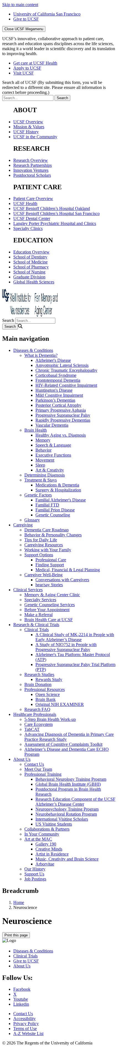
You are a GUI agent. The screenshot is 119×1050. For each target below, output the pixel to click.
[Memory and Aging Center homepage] (30, 315)
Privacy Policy (26, 1023)
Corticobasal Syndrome (55, 375)
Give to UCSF (26, 19)
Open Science (47, 694)
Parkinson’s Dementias (55, 400)
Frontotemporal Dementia (57, 380)
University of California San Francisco (47, 14)
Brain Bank (45, 699)
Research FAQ (37, 709)
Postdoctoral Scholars (32, 175)
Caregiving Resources (43, 544)
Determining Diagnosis (44, 475)
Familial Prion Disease (55, 510)
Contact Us (34, 764)
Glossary (32, 520)
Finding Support (49, 564)
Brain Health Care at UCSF (48, 619)
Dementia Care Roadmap (46, 529)
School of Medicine (30, 262)
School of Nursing (29, 272)
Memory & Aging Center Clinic (52, 594)
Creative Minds (48, 849)
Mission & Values (28, 126)
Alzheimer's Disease (53, 360)
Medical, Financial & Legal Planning (67, 569)
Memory (42, 440)
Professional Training (42, 774)
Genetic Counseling (52, 515)
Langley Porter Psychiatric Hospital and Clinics (54, 223)
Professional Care (50, 559)
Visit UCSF (23, 73)
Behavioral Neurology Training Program (70, 779)
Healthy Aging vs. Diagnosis (60, 435)
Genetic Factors (38, 495)
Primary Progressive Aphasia (60, 410)
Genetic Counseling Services (49, 604)
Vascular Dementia (51, 425)
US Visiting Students (53, 824)
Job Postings (35, 879)
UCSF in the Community (35, 136)
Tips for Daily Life (40, 539)
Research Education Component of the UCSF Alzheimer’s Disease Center (75, 801)
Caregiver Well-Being (43, 574)
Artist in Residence (52, 854)
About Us (21, 759)
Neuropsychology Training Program (67, 809)
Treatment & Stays (40, 480)
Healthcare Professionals (34, 714)
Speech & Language (53, 445)
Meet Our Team (38, 769)
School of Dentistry (30, 257)
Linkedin (21, 1004)
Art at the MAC (38, 839)
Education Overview (31, 252)
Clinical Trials (36, 629)
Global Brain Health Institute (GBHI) (68, 784)
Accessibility (24, 1018)
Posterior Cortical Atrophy (58, 405)
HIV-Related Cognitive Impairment (66, 385)
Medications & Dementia (57, 485)
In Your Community (41, 834)
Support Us (34, 874)
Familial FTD (47, 505)
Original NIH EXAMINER (59, 704)
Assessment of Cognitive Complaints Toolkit (63, 744)
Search (8, 320)
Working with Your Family (47, 549)
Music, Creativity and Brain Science (67, 859)
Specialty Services (40, 599)
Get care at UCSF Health (35, 63)
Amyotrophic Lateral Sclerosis (62, 365)
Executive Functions (53, 455)
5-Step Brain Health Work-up (50, 719)
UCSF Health (25, 203)
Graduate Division (29, 277)
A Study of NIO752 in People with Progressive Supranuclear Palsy (66, 647)
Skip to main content (20, 4)
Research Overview (30, 160)
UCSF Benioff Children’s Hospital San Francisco (56, 213)
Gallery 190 (45, 844)
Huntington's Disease (54, 390)
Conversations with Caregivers (62, 579)
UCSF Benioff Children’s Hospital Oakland (51, 208)
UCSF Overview (28, 121)
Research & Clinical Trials (36, 624)
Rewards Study (48, 679)
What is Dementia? (41, 355)
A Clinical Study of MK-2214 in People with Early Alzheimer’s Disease (74, 637)
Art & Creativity (49, 470)
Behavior (43, 450)
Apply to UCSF (27, 68)
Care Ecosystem (38, 724)
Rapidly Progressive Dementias (62, 420)
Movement (44, 460)
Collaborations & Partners (46, 829)
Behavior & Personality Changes (53, 534)
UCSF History (26, 131)
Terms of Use (25, 1028)
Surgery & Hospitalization (58, 490)
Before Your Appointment (46, 609)
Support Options (38, 554)
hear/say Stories (49, 584)
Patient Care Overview (33, 198)
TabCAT (32, 729)
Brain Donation (37, 684)
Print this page (16, 935)
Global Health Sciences (33, 282)
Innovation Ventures (30, 170)
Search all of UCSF (54, 87)
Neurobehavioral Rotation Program (66, 814)
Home (18, 902)
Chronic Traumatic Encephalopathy (66, 370)
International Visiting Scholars (61, 819)
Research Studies (39, 674)
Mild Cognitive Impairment (59, 395)
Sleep (40, 465)
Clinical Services (28, 589)
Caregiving (23, 525)
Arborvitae (44, 864)
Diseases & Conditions (33, 350)
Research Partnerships (32, 165)
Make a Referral (38, 614)
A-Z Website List (28, 1033)
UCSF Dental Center (31, 218)
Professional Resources (44, 689)
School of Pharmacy (31, 267)
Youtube (20, 999)
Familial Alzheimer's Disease (60, 500)
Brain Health (35, 430)
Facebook (21, 989)
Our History (34, 869)
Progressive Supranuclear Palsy (62, 415)
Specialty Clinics (28, 228)
